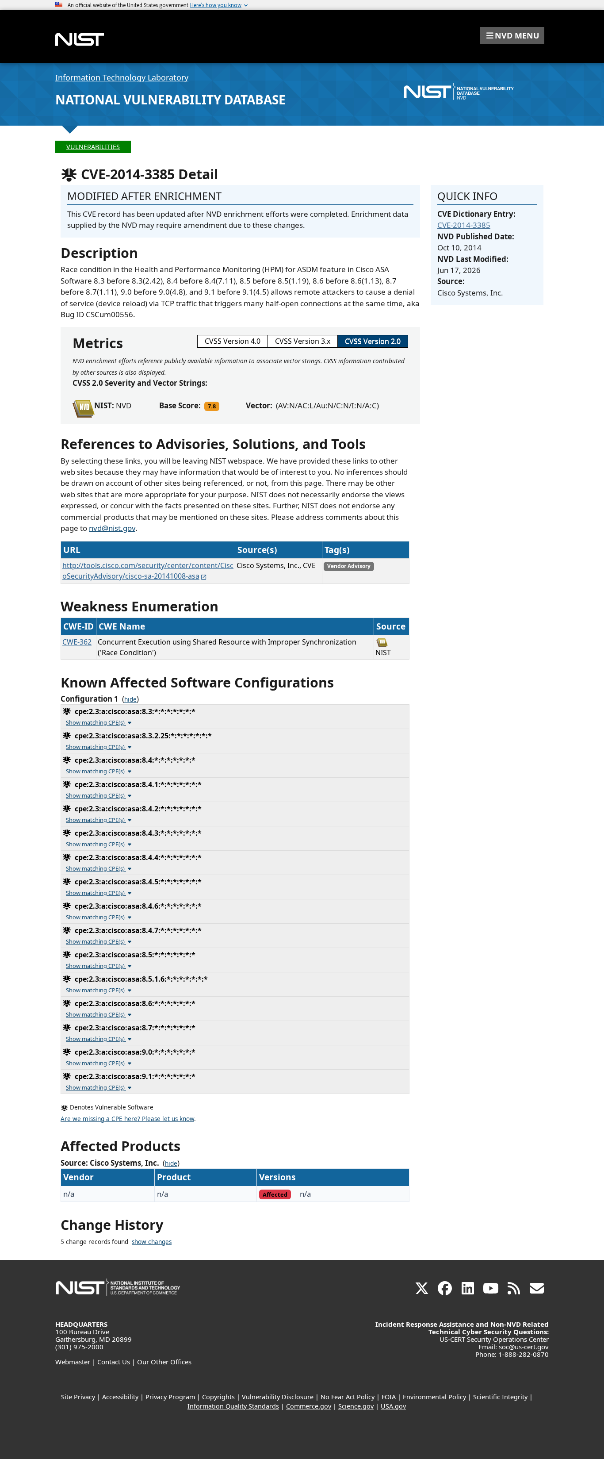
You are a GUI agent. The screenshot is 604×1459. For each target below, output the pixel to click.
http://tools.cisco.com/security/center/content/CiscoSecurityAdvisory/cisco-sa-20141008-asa (147, 571)
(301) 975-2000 (79, 1346)
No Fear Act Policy (348, 1397)
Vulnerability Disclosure (277, 1397)
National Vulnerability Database (170, 99)
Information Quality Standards (233, 1406)
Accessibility (120, 1397)
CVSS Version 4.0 (232, 341)
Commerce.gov (308, 1406)
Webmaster (72, 1361)
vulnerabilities (93, 146)
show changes (152, 1242)
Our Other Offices (164, 1361)
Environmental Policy (434, 1397)
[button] (512, 35)
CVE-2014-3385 (463, 225)
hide (130, 699)
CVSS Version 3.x (302, 341)
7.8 (212, 406)
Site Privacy (78, 1397)
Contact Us (113, 1361)
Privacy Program (170, 1397)
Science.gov (356, 1406)
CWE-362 (77, 642)
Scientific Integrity (500, 1397)
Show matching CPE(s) (96, 722)
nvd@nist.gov (112, 528)
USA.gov (393, 1406)
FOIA (389, 1397)
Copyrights (218, 1397)
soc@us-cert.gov (524, 1346)
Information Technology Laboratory (121, 77)
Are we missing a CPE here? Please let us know (127, 1119)
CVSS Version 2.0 (373, 341)
